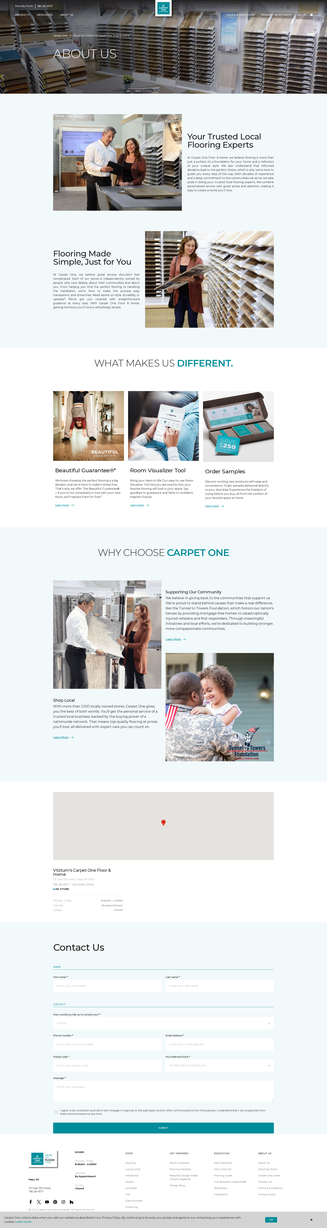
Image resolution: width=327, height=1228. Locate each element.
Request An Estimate (276, 14)
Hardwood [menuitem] (131, 1175)
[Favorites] (305, 15)
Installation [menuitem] (221, 1194)
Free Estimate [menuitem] (134, 1200)
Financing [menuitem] (131, 1207)
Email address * (175, 1035)
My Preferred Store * (178, 1057)
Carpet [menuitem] (129, 1181)
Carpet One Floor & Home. (54, 1209)
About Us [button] (66, 14)
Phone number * (63, 1035)
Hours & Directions (241, 14)
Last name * (173, 977)
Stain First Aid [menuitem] (222, 1169)
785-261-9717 (45, 6)
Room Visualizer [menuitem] (180, 1162)
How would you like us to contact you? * (76, 1014)
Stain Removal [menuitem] (223, 1162)
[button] (298, 15)
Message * (59, 1078)
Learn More (62, 505)
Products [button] (22, 14)
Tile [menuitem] (127, 1194)
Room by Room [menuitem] (267, 1169)
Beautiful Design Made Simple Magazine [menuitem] (184, 1177)
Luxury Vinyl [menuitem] (133, 1169)
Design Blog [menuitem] (177, 1185)
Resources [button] (45, 14)
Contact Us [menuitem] (265, 1181)
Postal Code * (61, 1057)
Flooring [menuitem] (130, 1162)
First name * (60, 977)
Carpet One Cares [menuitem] (269, 1175)
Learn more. (23, 1221)
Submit (163, 1127)
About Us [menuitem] (264, 1162)
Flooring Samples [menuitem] (180, 1169)
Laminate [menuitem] (131, 1188)
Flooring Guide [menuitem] (223, 1175)
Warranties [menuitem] (220, 1188)
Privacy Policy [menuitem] (266, 1194)
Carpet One (60, 35)
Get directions (83, 884)
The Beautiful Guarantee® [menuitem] (230, 1181)
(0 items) (311, 15)
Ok (271, 1219)
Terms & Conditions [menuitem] (270, 1188)
